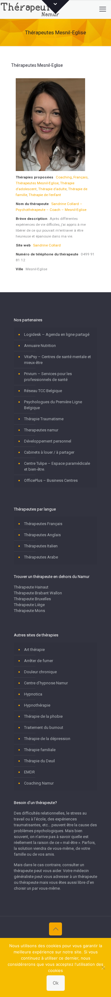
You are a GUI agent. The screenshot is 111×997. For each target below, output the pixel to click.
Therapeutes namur (41, 430)
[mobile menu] (102, 9)
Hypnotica (33, 694)
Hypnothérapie (37, 705)
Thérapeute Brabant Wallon (38, 593)
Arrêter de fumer (38, 660)
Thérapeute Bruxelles (32, 599)
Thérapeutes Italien (41, 546)
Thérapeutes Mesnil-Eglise (37, 183)
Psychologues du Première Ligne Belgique (53, 405)
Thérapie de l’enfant (45, 195)
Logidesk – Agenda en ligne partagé (56, 334)
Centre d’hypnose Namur (46, 683)
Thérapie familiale (40, 749)
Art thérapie (34, 649)
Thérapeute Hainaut (31, 587)
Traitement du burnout (43, 727)
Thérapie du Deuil (39, 761)
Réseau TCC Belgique (43, 390)
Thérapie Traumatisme (44, 419)
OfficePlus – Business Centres (51, 480)
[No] (103, 968)
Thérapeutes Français (43, 523)
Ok (56, 983)
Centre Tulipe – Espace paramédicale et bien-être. (57, 466)
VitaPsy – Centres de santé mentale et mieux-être (57, 359)
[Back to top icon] (55, 928)
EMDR (29, 772)
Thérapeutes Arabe (41, 557)
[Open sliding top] (55, 7)
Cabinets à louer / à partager (49, 452)
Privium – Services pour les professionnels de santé (48, 376)
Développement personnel (47, 441)
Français (80, 177)
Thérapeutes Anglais (42, 535)
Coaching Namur (39, 783)
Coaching (64, 177)
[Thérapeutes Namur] (31, 9)
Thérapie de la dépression (47, 738)
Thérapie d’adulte (52, 189)
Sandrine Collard (47, 245)
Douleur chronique (40, 672)
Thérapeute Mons (29, 610)
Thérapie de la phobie (43, 716)
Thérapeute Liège (29, 604)
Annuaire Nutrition (40, 345)
